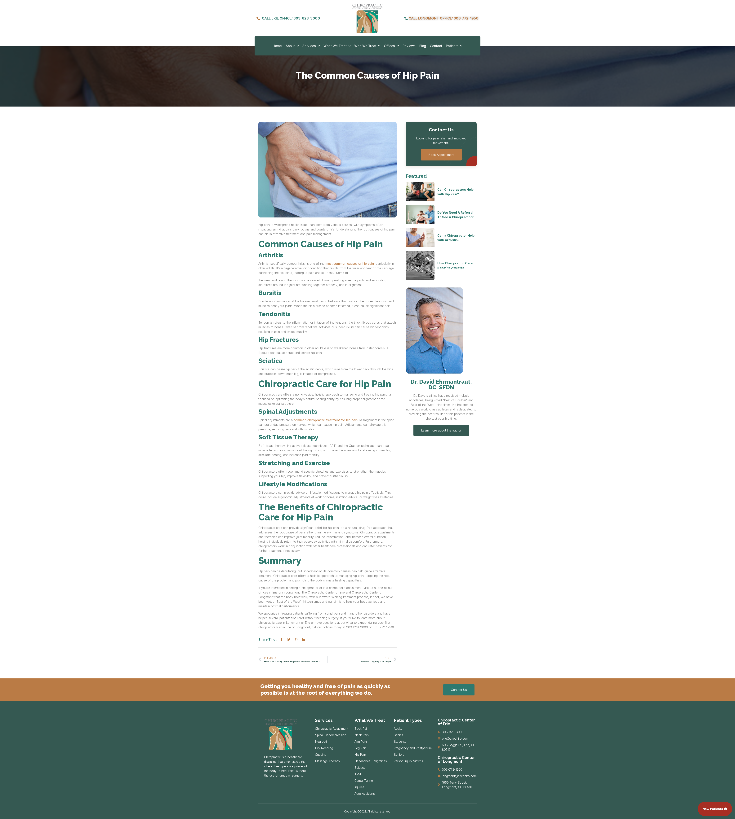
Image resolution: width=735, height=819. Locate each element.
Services (309, 46)
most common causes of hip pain (349, 263)
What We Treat (335, 46)
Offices (389, 46)
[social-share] (282, 639)
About (290, 46)
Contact (436, 46)
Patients (452, 46)
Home (277, 46)
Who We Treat (365, 46)
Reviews (409, 46)
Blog (422, 46)
